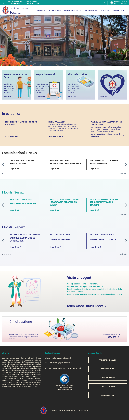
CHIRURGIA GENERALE (60, 239)
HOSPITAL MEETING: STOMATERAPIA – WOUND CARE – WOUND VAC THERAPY (65, 163)
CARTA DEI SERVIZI (108, 386)
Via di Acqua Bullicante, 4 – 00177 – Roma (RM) (65, 368)
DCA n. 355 (12, 372)
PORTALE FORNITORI (107, 378)
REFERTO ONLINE (107, 369)
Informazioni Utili (71, 10)
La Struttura (53, 10)
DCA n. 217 (37, 372)
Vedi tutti (123, 173)
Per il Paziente (90, 10)
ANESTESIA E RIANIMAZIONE (23, 203)
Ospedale (39, 10)
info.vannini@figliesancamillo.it (60, 363)
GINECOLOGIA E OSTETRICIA (103, 239)
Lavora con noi (119, 10)
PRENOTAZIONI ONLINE (107, 360)
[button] (126, 164)
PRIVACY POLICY (107, 395)
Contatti (104, 10)
